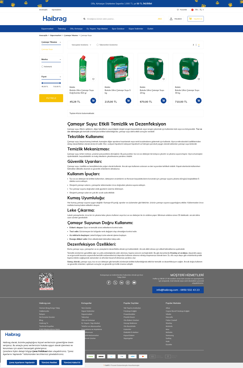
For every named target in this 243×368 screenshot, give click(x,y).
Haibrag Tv (43, 323)
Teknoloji (62, 28)
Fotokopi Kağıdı (130, 311)
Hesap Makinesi (130, 323)
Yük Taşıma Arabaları (132, 308)
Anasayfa (43, 35)
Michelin (169, 332)
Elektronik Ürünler (88, 338)
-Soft (106, 365)
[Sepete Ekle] (93, 100)
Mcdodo (169, 326)
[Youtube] (134, 282)
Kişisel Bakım (129, 335)
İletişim (42, 314)
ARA (160, 19)
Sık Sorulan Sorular (47, 317)
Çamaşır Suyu (47, 49)
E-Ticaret (113, 365)
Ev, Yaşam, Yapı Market (97, 28)
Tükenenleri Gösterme (108, 45)
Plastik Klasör (129, 317)
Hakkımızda (44, 311)
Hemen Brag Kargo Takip (49, 308)
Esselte (169, 344)
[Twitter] (115, 282)
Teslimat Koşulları (46, 326)
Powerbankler (129, 314)
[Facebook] (109, 282)
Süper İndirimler (136, 28)
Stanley (169, 323)
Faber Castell (171, 320)
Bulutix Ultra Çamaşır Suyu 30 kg (187, 91)
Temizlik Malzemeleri (90, 335)
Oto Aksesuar (87, 332)
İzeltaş (168, 338)
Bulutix (48, 66)
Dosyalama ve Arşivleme (91, 329)
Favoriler (183, 10)
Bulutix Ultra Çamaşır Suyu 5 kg (118, 91)
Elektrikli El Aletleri (131, 332)
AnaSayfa (43, 10)
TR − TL (198, 10)
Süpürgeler (128, 338)
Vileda (168, 314)
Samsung (170, 335)
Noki (167, 341)
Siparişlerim (56, 10)
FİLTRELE (51, 98)
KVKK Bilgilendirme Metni (49, 329)
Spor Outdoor (118, 28)
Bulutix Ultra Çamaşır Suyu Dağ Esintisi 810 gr (82, 91)
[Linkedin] (121, 282)
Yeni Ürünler (86, 308)
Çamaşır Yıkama (71, 35)
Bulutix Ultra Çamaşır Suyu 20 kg (152, 91)
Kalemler (127, 329)
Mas (167, 329)
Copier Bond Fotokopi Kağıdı (177, 311)
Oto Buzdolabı (130, 326)
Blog (41, 320)
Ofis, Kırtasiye (76, 28)
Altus (168, 308)
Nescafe (169, 317)
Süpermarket (47, 28)
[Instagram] (128, 282)
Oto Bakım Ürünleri (131, 320)
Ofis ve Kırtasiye (88, 320)
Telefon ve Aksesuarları (91, 326)
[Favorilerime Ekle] (93, 79)
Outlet (150, 28)
